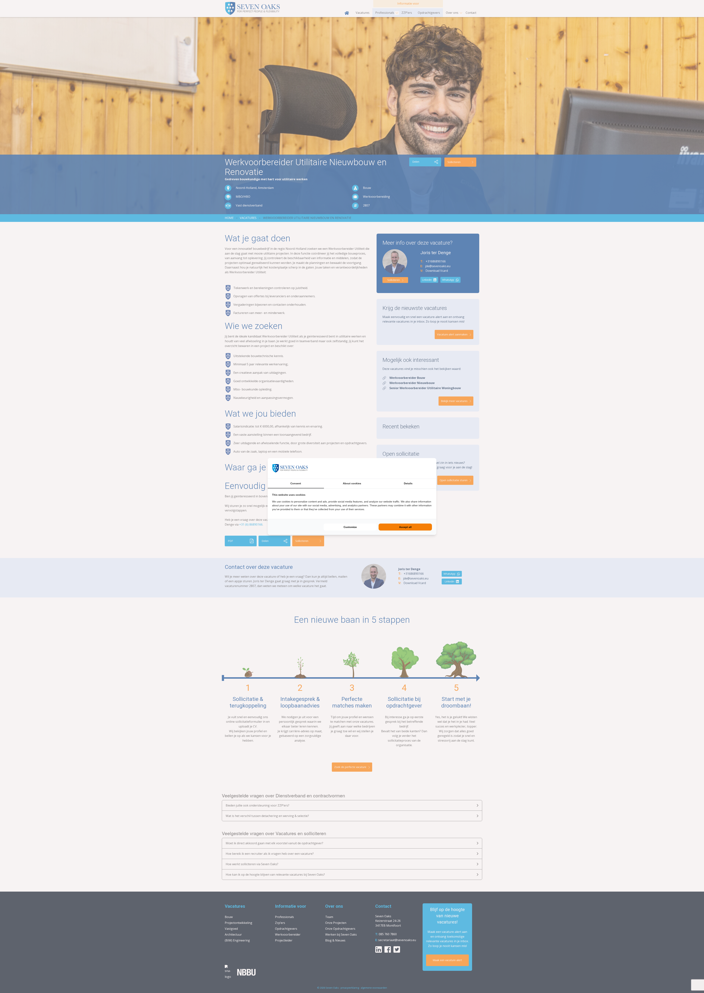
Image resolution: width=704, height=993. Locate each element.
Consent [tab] (295, 483)
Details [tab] (408, 483)
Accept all (405, 527)
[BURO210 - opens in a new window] (418, 468)
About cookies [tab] (352, 483)
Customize (350, 527)
